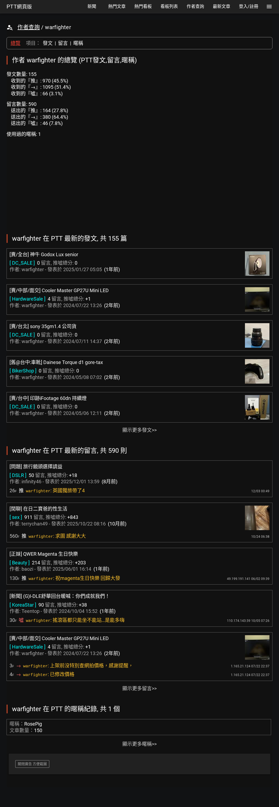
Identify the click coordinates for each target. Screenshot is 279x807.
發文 (48, 43)
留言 (63, 43)
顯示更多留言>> (139, 688)
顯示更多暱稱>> (139, 744)
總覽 (15, 43)
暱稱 (78, 43)
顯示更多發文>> (139, 430)
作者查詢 (28, 27)
